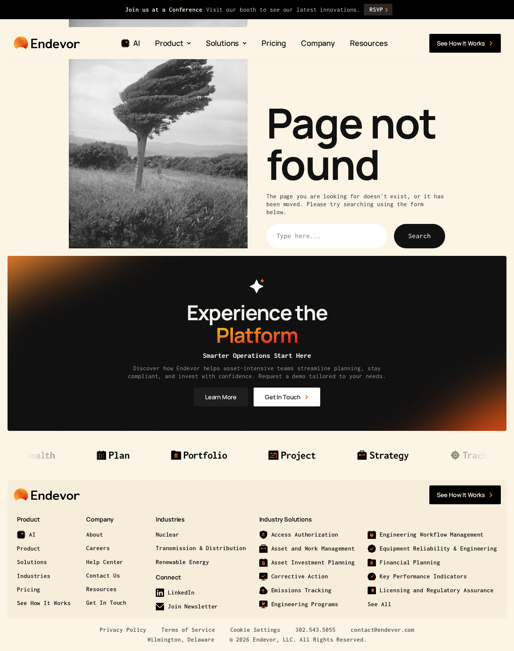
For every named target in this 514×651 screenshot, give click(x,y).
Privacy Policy (123, 629)
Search (419, 236)
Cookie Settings (255, 629)
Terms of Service (188, 629)
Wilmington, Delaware (181, 639)
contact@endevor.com (382, 629)
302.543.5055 (315, 629)
